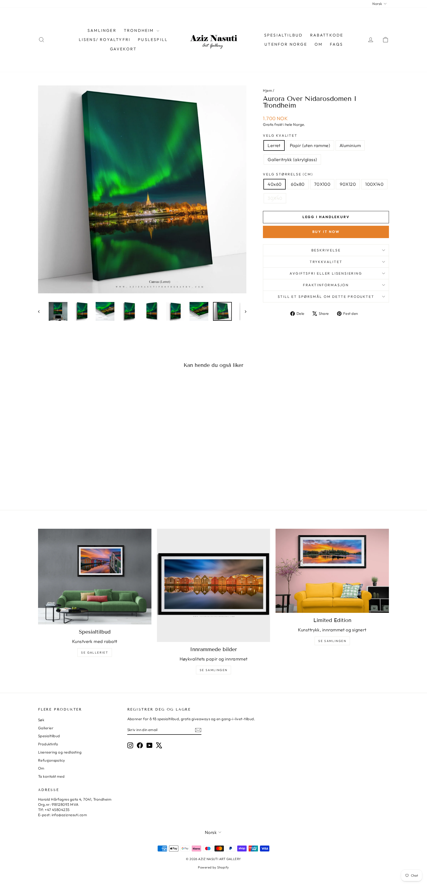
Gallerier (45, 728)
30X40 (275, 198)
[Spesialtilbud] (94, 576)
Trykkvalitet (326, 262)
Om (318, 44)
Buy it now (326, 231)
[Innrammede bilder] (213, 585)
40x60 (274, 184)
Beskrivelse (326, 250)
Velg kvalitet (280, 135)
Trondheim (139, 30)
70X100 (322, 184)
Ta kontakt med (51, 776)
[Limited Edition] (332, 571)
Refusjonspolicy (51, 760)
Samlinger (101, 30)
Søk (41, 719)
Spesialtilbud (283, 35)
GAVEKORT (123, 48)
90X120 (348, 184)
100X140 (374, 184)
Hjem (267, 90)
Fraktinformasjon (326, 285)
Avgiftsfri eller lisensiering (326, 273)
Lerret (274, 145)
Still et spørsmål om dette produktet (326, 296)
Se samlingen (214, 670)
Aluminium (350, 145)
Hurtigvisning (79, 458)
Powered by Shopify (213, 867)
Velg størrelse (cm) (288, 174)
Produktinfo (48, 744)
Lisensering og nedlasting (60, 752)
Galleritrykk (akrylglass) (292, 159)
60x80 (297, 184)
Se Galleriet (94, 652)
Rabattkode (326, 35)
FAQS (336, 44)
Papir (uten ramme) (310, 145)
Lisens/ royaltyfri (105, 39)
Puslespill (153, 39)
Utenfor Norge (285, 44)
